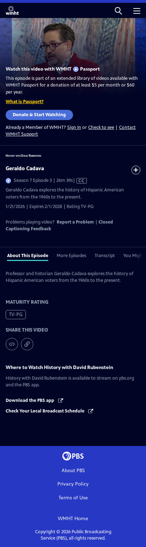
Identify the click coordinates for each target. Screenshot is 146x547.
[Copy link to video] (27, 344)
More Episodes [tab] (71, 255)
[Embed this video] (12, 344)
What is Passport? (25, 102)
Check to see (101, 127)
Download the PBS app (30, 400)
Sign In (74, 127)
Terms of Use (73, 498)
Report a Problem (75, 222)
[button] (118, 10)
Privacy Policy (73, 484)
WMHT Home (73, 519)
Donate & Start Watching (39, 115)
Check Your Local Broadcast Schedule (45, 411)
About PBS (73, 471)
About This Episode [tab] (27, 255)
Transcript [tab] (105, 255)
